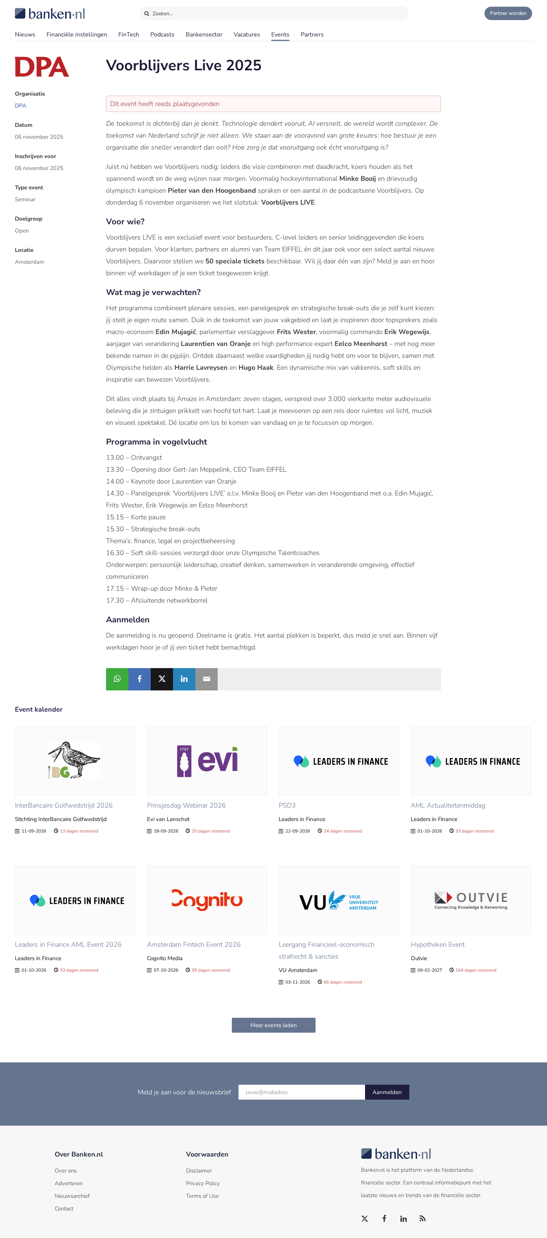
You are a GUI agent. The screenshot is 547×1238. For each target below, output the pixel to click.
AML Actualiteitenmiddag (448, 805)
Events (280, 35)
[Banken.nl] (31, 8)
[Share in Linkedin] (184, 679)
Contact (64, 1208)
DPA (20, 105)
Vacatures (247, 35)
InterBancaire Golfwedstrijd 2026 (64, 805)
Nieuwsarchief (72, 1196)
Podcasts (162, 35)
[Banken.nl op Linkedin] (404, 1219)
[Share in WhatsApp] (117, 679)
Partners (312, 35)
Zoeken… (162, 13)
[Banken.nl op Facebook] (384, 1219)
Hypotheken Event (438, 944)
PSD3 (287, 805)
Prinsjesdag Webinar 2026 (186, 805)
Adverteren (69, 1183)
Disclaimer (199, 1170)
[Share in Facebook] (139, 679)
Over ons (66, 1170)
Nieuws (25, 35)
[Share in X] (162, 679)
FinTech (128, 35)
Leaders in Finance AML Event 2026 (68, 944)
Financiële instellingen (77, 35)
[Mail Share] (206, 679)
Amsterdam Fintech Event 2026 (194, 944)
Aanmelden (387, 1092)
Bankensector (204, 35)
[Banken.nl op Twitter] (365, 1219)
